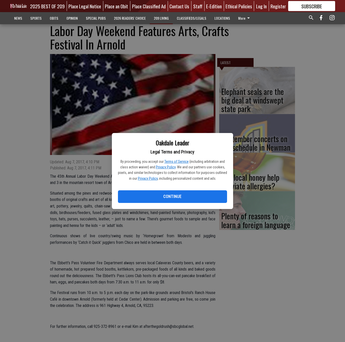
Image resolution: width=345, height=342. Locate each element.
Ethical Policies (239, 6)
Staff (197, 6)
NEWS (18, 18)
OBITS (54, 18)
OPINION (72, 18)
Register (278, 6)
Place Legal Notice (84, 6)
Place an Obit (116, 6)
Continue (172, 196)
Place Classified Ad (149, 6)
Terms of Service (176, 162)
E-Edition (214, 6)
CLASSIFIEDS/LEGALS (191, 18)
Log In (261, 6)
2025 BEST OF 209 (47, 6)
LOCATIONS (222, 18)
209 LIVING (161, 18)
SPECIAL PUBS (96, 18)
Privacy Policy (166, 167)
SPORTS (36, 18)
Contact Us (179, 6)
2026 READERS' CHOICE (130, 18)
